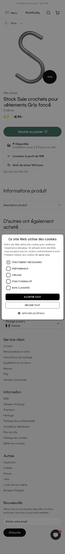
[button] (32, 313)
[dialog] (32, 277)
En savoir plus (43, 254)
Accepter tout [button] (32, 296)
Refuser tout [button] (32, 305)
